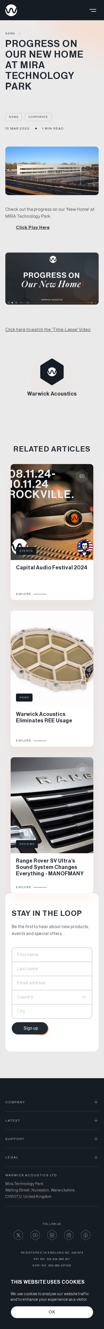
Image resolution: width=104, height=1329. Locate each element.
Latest (12, 1120)
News (10, 33)
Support (14, 1139)
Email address (31, 982)
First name (27, 954)
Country (25, 996)
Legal (12, 1157)
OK (52, 1312)
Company (15, 1102)
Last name (27, 968)
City (21, 1011)
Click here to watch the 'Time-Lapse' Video (48, 329)
